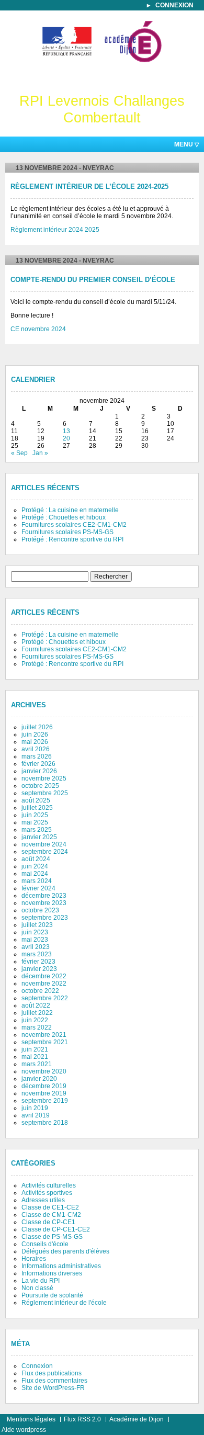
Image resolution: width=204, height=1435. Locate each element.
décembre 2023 (43, 895)
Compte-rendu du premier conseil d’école (92, 280)
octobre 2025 (40, 785)
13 (66, 431)
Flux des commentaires (54, 1380)
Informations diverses (51, 1273)
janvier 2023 (39, 969)
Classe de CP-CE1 (48, 1222)
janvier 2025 (39, 837)
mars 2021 (36, 1064)
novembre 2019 (43, 1093)
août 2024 (35, 859)
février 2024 (38, 888)
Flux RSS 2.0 (82, 1419)
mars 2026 (36, 756)
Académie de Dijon (136, 1419)
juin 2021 (34, 1049)
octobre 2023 (40, 910)
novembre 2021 (43, 1034)
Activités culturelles (48, 1185)
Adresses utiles (43, 1200)
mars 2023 (36, 954)
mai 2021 (34, 1056)
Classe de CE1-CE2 (50, 1207)
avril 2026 (35, 749)
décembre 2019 (43, 1086)
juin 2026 (34, 734)
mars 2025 (36, 829)
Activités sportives (46, 1192)
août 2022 (35, 1005)
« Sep (19, 453)
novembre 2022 (43, 983)
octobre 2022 (40, 991)
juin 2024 (34, 866)
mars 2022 (36, 1027)
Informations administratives (61, 1266)
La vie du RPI (40, 1280)
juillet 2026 (37, 727)
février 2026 (38, 763)
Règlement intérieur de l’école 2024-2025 (89, 186)
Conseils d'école (45, 1244)
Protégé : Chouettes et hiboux (63, 517)
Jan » (40, 453)
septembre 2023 (44, 917)
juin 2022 (34, 1020)
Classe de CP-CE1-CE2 (55, 1229)
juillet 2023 (37, 925)
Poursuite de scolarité (52, 1295)
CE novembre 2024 (38, 329)
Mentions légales (31, 1419)
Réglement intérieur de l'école (64, 1302)
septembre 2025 (44, 793)
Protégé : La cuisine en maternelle (70, 510)
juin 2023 (34, 932)
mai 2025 (34, 822)
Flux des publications (51, 1373)
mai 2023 (34, 939)
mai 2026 (34, 741)
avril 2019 (35, 1115)
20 (66, 438)
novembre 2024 (43, 844)
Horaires (33, 1258)
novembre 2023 (43, 903)
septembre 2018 (44, 1122)
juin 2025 (34, 815)
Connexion (174, 5)
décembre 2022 (43, 976)
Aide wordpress (24, 1429)
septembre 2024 (44, 851)
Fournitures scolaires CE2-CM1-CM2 (74, 524)
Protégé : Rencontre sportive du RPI (72, 539)
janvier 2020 (39, 1078)
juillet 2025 (37, 807)
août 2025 (35, 800)
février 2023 (38, 961)
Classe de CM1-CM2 (51, 1214)
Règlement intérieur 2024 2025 (54, 229)
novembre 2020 (43, 1071)
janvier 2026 (39, 771)
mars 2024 (36, 881)
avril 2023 (35, 947)
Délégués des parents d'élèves (65, 1251)
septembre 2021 (44, 1042)
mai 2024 (34, 873)
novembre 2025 (43, 778)
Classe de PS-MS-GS (52, 1236)
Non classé (37, 1288)
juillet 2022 (37, 1012)
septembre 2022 (44, 998)
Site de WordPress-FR (53, 1388)
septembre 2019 (44, 1100)
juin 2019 (34, 1108)
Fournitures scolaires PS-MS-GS (67, 532)
